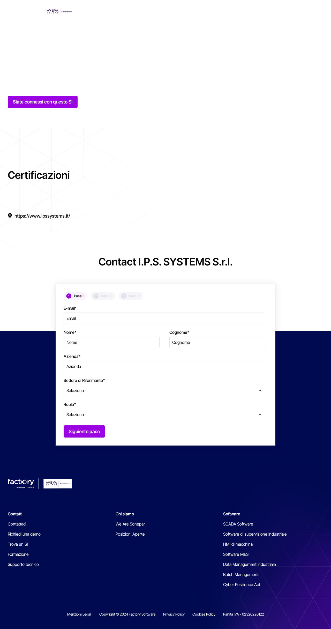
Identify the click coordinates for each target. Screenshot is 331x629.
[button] (320, 12)
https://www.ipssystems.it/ (42, 216)
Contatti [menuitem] (15, 513)
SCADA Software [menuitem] (238, 524)
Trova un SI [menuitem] (18, 544)
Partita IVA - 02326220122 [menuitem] (243, 614)
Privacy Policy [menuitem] (174, 614)
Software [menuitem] (231, 513)
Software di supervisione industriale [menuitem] (255, 534)
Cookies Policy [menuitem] (203, 614)
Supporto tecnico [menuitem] (23, 564)
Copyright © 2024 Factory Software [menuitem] (127, 614)
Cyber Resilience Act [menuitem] (241, 584)
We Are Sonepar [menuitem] (130, 524)
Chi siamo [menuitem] (125, 513)
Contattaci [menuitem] (17, 524)
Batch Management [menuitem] (241, 574)
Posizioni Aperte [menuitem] (130, 534)
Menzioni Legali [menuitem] (79, 614)
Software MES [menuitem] (236, 554)
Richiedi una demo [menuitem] (24, 534)
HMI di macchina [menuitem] (238, 544)
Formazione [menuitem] (18, 554)
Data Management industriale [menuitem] (249, 564)
